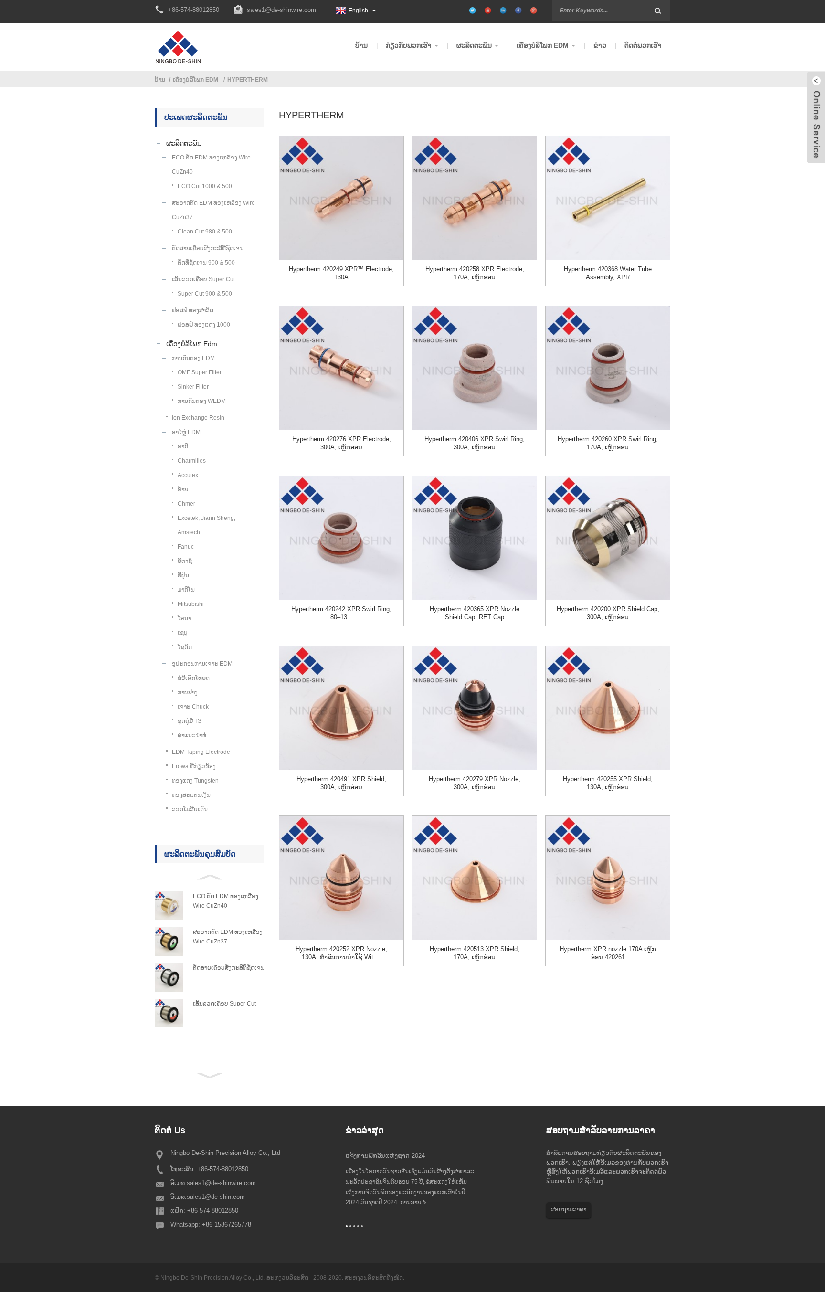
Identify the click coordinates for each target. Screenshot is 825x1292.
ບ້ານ (160, 79)
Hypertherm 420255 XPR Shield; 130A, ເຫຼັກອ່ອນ (608, 783)
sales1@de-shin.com (216, 1196)
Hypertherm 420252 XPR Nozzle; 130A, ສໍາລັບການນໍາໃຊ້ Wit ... (341, 953)
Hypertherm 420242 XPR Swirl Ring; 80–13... (341, 613)
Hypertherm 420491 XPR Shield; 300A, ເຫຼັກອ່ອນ (341, 783)
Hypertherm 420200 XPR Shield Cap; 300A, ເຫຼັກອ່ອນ (608, 613)
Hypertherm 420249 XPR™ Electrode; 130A (341, 273)
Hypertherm (247, 79)
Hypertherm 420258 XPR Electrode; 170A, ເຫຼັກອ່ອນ (474, 273)
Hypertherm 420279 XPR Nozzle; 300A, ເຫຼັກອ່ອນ (474, 783)
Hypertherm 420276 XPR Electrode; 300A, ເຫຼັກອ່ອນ (341, 443)
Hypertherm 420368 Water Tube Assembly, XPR (608, 273)
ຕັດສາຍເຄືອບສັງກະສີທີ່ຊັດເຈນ (228, 967)
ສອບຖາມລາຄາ (568, 1209)
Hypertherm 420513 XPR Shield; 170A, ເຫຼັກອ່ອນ (474, 953)
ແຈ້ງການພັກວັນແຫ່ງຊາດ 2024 (385, 1155)
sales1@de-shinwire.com (281, 9)
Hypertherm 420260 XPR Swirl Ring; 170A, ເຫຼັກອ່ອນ (608, 443)
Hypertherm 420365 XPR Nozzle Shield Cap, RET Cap (474, 613)
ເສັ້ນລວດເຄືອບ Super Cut (224, 1003)
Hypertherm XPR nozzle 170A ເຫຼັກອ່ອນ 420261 (608, 953)
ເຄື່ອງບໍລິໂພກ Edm (195, 79)
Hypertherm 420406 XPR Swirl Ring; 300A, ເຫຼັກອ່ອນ (474, 443)
